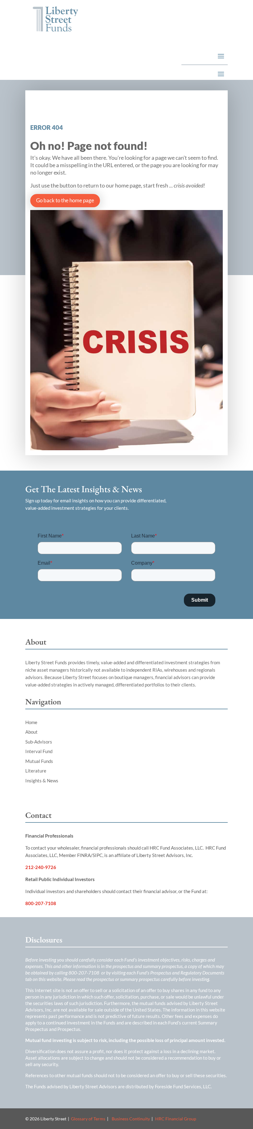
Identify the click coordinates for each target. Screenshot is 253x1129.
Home (31, 722)
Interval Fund (38, 751)
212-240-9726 (40, 867)
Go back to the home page (65, 200)
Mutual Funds (39, 761)
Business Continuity (131, 1118)
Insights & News (41, 780)
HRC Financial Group (175, 1118)
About (31, 732)
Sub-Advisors (38, 741)
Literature (35, 770)
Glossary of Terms (88, 1118)
